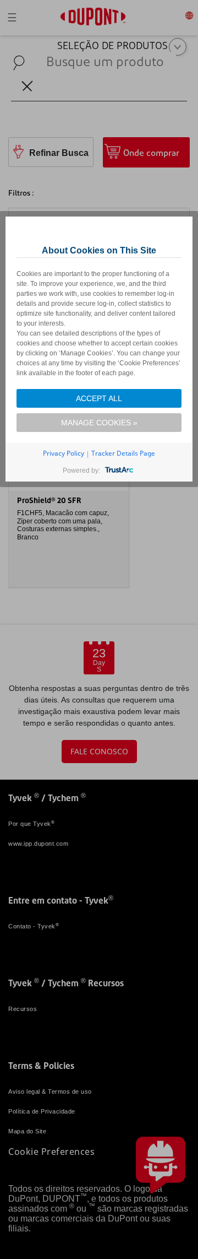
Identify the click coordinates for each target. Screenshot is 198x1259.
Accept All (99, 398)
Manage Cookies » (99, 422)
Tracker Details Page (123, 453)
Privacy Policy (63, 453)
